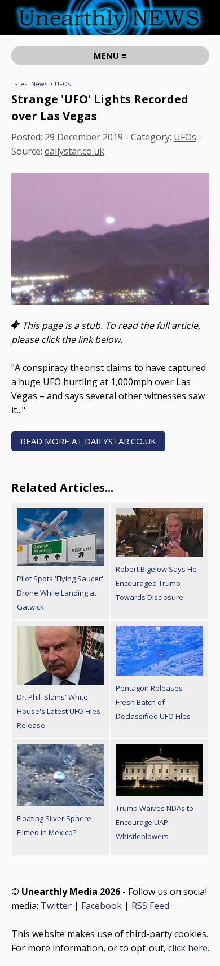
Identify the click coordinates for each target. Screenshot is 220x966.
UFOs (63, 84)
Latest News (29, 84)
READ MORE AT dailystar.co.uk (88, 441)
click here (188, 948)
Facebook (101, 905)
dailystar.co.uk (74, 151)
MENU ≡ (110, 55)
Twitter (56, 905)
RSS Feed (150, 905)
